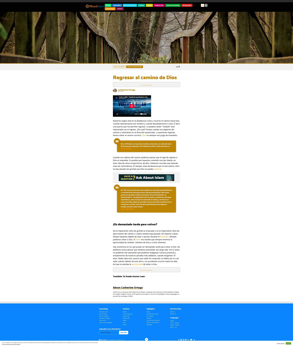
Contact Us (173, 314)
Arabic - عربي (173, 327)
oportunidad (137, 264)
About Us (172, 312)
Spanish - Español (174, 325)
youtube (191, 340)
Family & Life (159, 5)
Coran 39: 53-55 (127, 209)
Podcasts (148, 318)
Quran (108, 5)
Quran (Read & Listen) (152, 314)
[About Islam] (94, 6)
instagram (183, 340)
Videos (149, 5)
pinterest (186, 340)
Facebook (179, 340)
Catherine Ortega (126, 90)
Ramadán (164, 236)
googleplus (188, 340)
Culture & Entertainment (152, 322)
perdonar (158, 169)
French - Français (174, 323)
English (172, 320)
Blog (124, 322)
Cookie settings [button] (281, 343)
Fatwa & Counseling (173, 5)
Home (115, 67)
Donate (120, 9)
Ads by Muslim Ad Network (146, 1)
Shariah (141, 5)
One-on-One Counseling (105, 322)
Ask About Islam (103, 312)
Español (122, 67)
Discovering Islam (130, 5)
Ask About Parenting (104, 318)
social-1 (194, 340)
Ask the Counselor (104, 316)
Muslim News (187, 5)
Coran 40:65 (126, 148)
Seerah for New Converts (153, 320)
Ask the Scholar (103, 314)
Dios (144, 135)
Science (125, 324)
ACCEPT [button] (288, 343)
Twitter (181, 340)
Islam (138, 239)
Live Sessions (150, 316)
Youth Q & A (110, 9)
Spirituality (117, 5)
